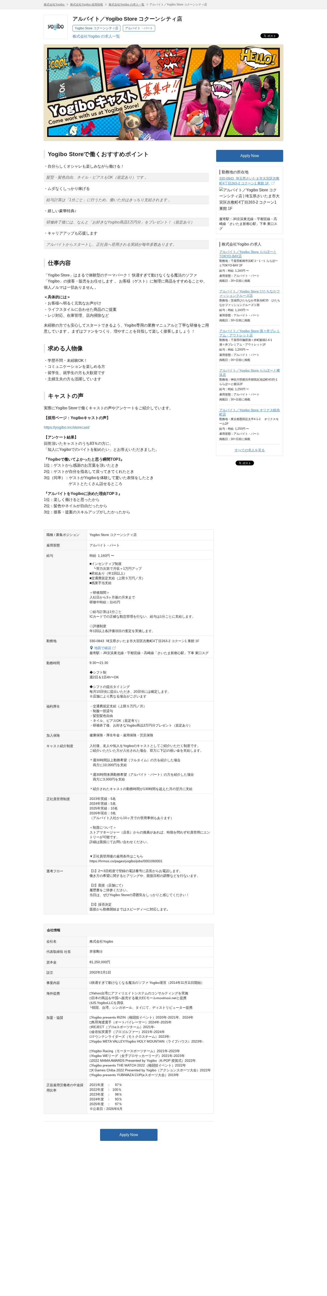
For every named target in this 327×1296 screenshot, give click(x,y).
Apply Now (128, 1135)
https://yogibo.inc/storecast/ (67, 427)
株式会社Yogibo (54, 4)
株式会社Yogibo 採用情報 (86, 4)
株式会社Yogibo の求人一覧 (126, 4)
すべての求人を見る (250, 450)
